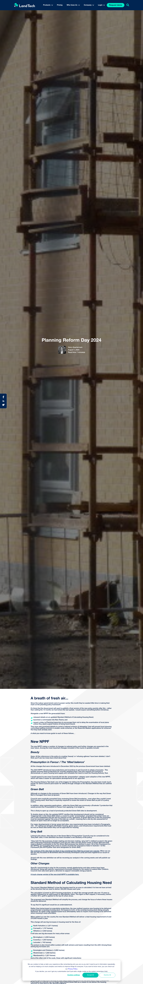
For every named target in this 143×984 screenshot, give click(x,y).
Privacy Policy (72, 969)
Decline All (107, 975)
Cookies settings (73, 975)
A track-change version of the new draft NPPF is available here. (55, 874)
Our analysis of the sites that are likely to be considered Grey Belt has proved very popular (65, 851)
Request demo (115, 5)
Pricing (59, 5)
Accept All (90, 975)
